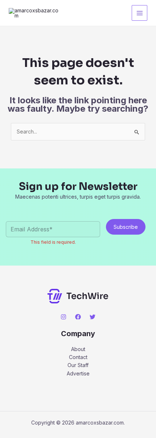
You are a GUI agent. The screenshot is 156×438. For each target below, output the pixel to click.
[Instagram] (63, 317)
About (78, 349)
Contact (78, 357)
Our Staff (78, 365)
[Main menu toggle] (139, 13)
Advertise (78, 373)
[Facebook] (78, 317)
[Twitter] (92, 317)
